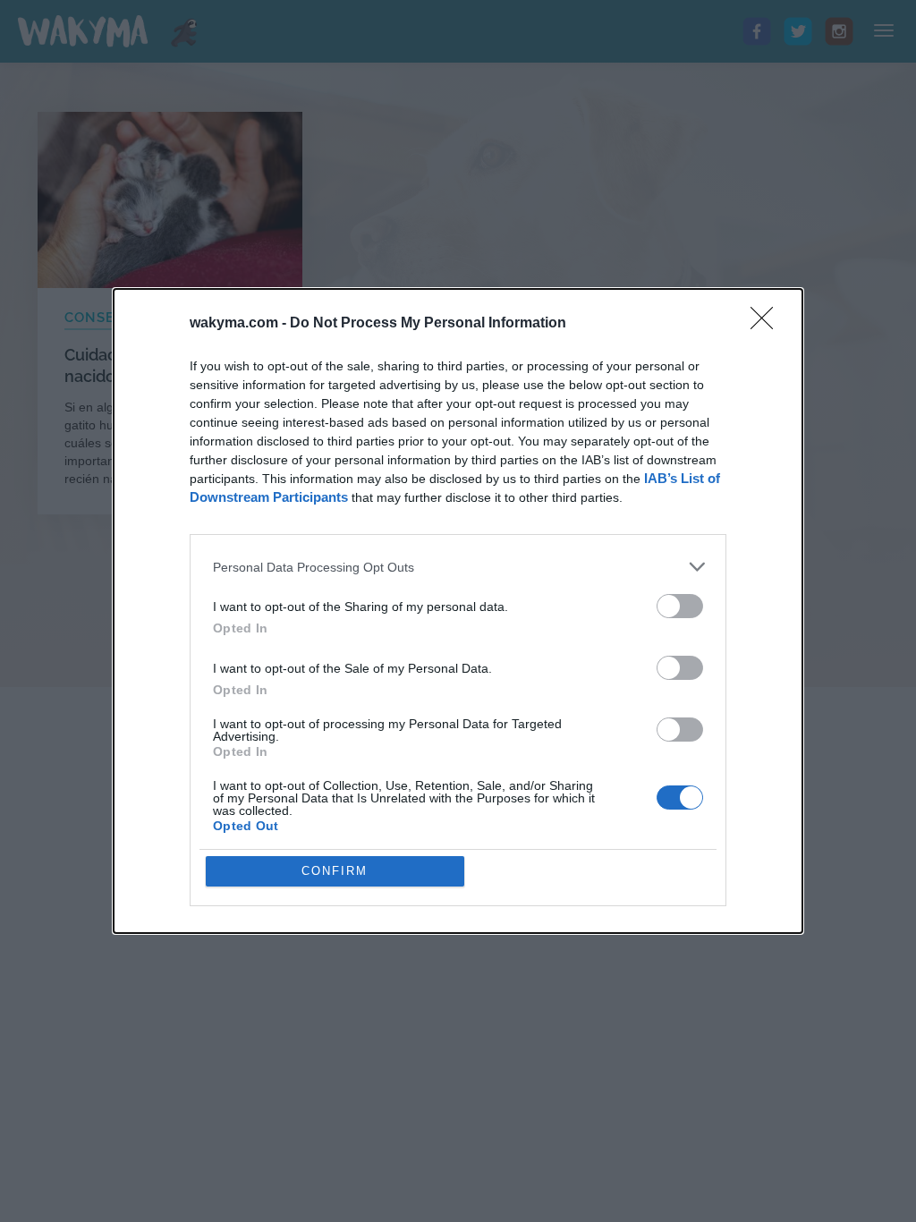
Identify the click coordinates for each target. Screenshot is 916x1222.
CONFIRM (334, 871)
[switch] (680, 606)
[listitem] (458, 566)
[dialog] (458, 611)
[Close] (768, 324)
